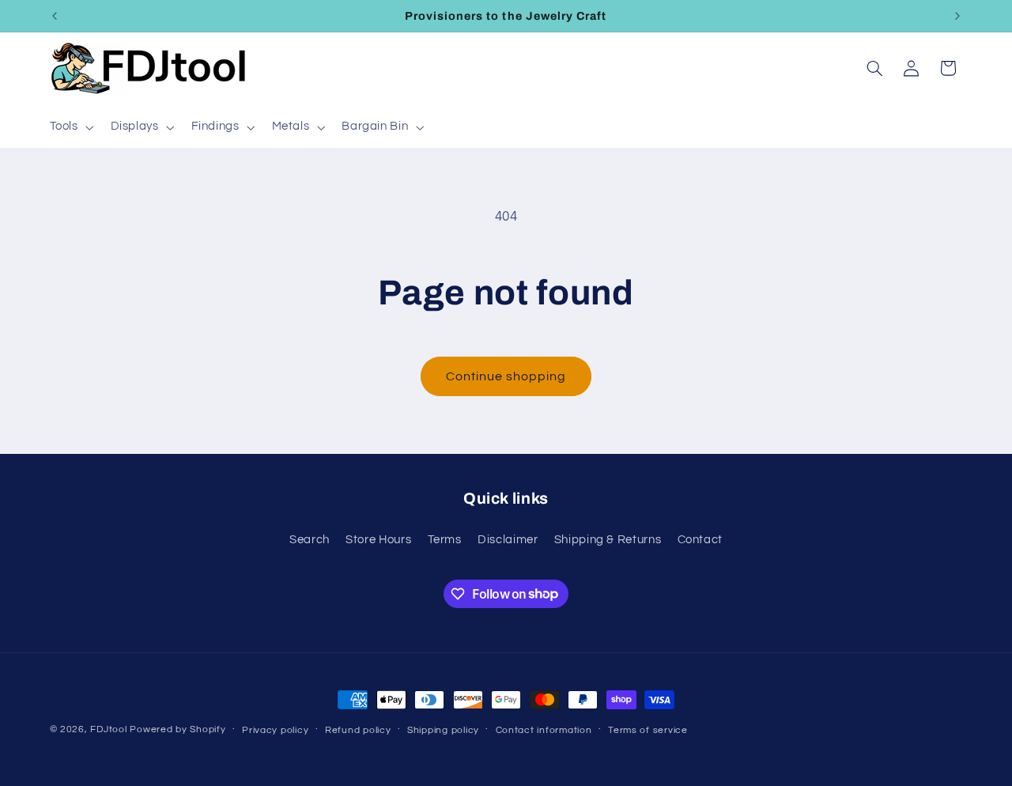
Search (309, 540)
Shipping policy (443, 730)
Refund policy (358, 730)
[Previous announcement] (54, 16)
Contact (700, 540)
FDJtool (108, 729)
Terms (445, 540)
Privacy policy (275, 730)
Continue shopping (506, 376)
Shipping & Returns (607, 540)
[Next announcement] (957, 16)
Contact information (544, 730)
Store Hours (378, 540)
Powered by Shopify (177, 729)
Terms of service (648, 730)
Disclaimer (508, 540)
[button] (70, 127)
